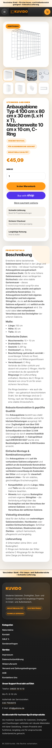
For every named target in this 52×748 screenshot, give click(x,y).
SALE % (5, 639)
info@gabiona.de (16, 708)
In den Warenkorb (26, 186)
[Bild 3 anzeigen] (32, 75)
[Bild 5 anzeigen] (8, 88)
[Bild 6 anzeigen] (20, 88)
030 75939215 (9, 703)
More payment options (26, 202)
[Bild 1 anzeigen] (8, 75)
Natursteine (7, 630)
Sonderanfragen (10, 643)
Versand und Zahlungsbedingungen (19, 668)
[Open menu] (4, 12)
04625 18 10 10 (17, 689)
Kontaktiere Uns (9, 677)
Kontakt (6, 634)
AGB (4, 673)
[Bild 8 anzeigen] (44, 88)
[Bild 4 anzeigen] (44, 75)
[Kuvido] (18, 11)
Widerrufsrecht (9, 664)
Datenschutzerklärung (13, 659)
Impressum (7, 655)
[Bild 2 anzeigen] (20, 75)
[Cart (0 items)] (47, 12)
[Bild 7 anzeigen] (32, 88)
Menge (10, 169)
